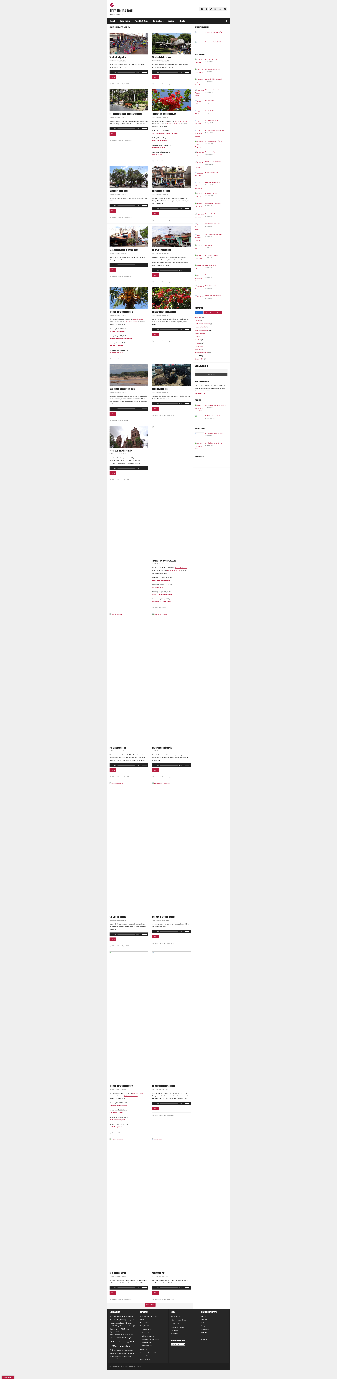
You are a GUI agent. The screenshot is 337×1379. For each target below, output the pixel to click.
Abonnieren (171, 21)
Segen (126, 1350)
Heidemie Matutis (200, 327)
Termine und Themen (160, 161)
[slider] (144, 72)
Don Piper (198, 321)
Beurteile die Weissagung (213, 182)
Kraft (117, 1346)
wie (126, 1356)
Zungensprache (114, 1358)
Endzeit (115, 1319)
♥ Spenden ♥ (182, 21)
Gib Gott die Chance (118, 916)
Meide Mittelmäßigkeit (162, 747)
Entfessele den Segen (211, 172)
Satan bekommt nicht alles (213, 234)
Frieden (117, 1323)
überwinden (126, 1358)
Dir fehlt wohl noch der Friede (214, 416)
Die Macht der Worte (211, 59)
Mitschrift (198, 340)
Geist (130, 1323)
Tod (118, 1353)
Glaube (132, 1326)
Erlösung (124, 1320)
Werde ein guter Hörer (119, 190)
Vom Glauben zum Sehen (212, 224)
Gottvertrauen (114, 1337)
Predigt (126, 84)
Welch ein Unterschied (161, 57)
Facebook (204, 1332)
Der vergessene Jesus (211, 275)
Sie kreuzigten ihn (160, 388)
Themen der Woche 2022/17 (164, 113)
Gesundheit (125, 1326)
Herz (127, 1342)
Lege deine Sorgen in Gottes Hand (124, 250)
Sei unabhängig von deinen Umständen (126, 113)
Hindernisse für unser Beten (213, 90)
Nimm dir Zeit (209, 245)
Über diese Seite (157, 21)
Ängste (120, 1358)
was (132, 1353)
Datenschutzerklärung (179, 1320)
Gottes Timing (209, 110)
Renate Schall (199, 346)
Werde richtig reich (118, 57)
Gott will (121, 1337)
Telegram (204, 1319)
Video (129, 84)
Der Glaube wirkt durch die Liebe (215, 130)
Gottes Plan (129, 1332)
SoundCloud (205, 1329)
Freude (112, 1323)
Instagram (204, 1326)
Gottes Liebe (122, 1332)
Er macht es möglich (161, 190)
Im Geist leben (209, 100)
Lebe (123, 1346)
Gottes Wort (129, 1334)
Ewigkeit (132, 1320)
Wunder (130, 1356)
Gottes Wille (119, 1334)
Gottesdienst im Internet (202, 324)
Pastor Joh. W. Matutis (141, 21)
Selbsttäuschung (210, 265)
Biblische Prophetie (211, 193)
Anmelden (204, 1339)
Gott (121, 1329)
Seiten (206, 313)
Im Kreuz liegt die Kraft (161, 250)
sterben (113, 1353)
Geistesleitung (116, 1326)
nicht (121, 1350)
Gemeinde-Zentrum (181, 121)
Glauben (114, 1329)
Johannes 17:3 (200, 393)
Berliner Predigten (125, 21)
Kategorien (199, 313)
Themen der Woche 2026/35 (213, 32)
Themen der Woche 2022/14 (121, 1085)
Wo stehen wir (158, 1273)
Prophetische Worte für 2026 (213, 433)
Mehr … (113, 77)
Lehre (197, 337)
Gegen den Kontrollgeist (212, 69)
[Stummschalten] (141, 72)
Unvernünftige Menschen (212, 214)
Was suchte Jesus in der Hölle (122, 388)
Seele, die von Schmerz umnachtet (215, 405)
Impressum (175, 1323)
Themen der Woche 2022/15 (164, 560)
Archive (219, 313)
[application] (129, 72)
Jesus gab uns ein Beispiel (121, 450)
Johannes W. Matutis (117, 84)
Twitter (203, 1323)
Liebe (116, 1350)
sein (131, 1350)
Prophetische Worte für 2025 (213, 443)
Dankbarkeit (121, 1316)
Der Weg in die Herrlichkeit (163, 916)
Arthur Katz (198, 317)
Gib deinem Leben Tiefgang (213, 141)
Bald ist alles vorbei (118, 1273)
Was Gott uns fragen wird (213, 203)
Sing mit (197, 349)
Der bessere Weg (210, 152)
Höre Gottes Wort (121, 10)
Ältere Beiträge (150, 1304)
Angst (113, 1316)
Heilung (121, 1342)
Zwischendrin (199, 359)
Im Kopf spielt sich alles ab (163, 1085)
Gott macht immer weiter (213, 296)
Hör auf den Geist (210, 286)
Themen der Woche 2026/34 (213, 42)
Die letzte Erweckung (211, 255)
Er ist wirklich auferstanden (164, 311)
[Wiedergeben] (112, 72)
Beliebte (212, 313)
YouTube (203, 1316)
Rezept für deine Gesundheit (213, 79)
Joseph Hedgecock (201, 333)
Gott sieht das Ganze (211, 120)
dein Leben (129, 1316)
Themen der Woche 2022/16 (121, 311)
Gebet (123, 1323)
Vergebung (124, 1353)
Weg (112, 1356)
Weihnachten (119, 1356)
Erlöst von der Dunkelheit (213, 162)
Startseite (112, 21)
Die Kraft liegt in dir (118, 747)
